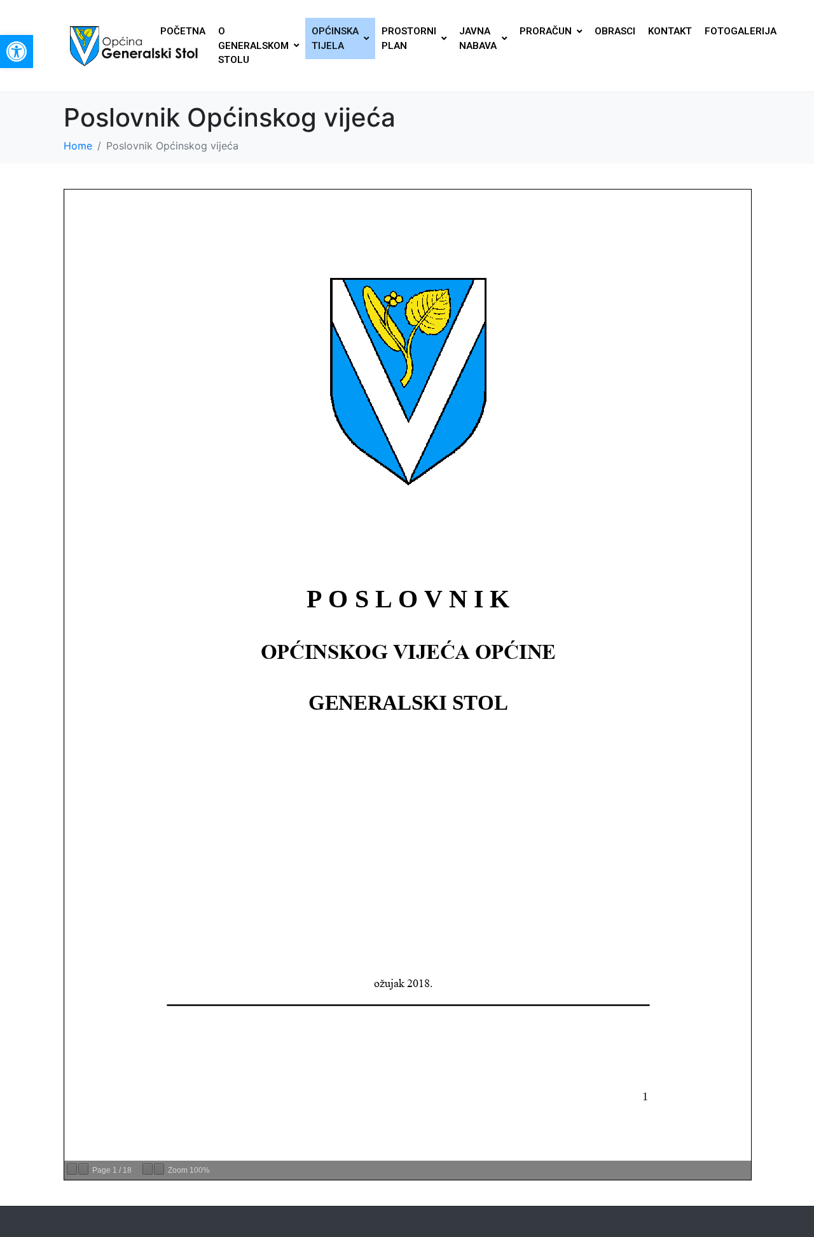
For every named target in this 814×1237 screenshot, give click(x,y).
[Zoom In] (159, 1169)
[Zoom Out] (147, 1169)
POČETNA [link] (182, 31)
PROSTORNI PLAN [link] (409, 38)
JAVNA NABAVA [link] (478, 38)
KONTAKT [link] (670, 31)
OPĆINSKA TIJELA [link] (335, 38)
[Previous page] (72, 1169)
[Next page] (83, 1169)
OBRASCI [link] (615, 31)
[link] (16, 51)
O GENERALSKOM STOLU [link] (253, 45)
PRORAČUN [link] (546, 31)
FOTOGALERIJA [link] (740, 31)
